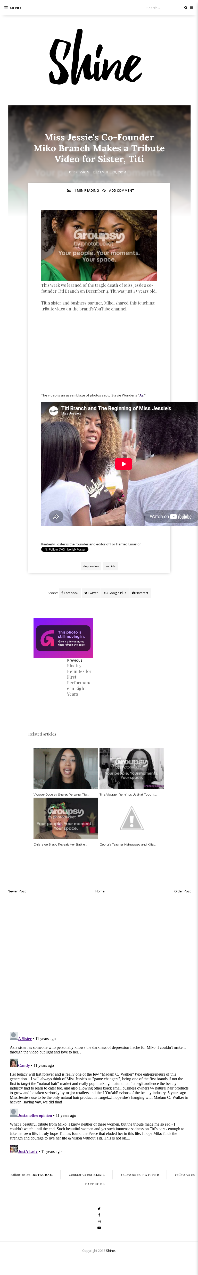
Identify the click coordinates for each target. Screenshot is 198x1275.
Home (100, 891)
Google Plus (117, 593)
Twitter (92, 593)
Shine (110, 1250)
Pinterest (141, 593)
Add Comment (121, 190)
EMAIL (87, 1174)
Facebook (70, 593)
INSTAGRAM (32, 1174)
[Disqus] (99, 961)
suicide (111, 566)
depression (79, 172)
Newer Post (17, 891)
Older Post (182, 891)
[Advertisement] (99, 359)
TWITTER (140, 1174)
